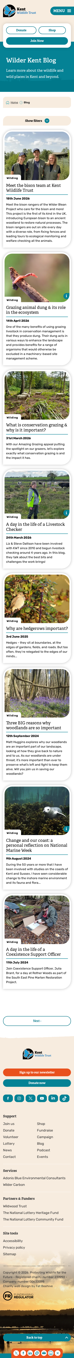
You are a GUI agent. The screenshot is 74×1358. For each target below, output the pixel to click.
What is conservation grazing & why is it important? (36, 427)
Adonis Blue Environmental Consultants (34, 1178)
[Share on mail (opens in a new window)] (44, 1353)
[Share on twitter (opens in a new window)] (16, 1353)
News (7, 1150)
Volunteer (10, 1137)
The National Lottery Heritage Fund (31, 1213)
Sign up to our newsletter (37, 1072)
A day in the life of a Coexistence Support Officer (33, 952)
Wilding (12, 178)
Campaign (45, 1137)
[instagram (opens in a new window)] (19, 1098)
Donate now (37, 1083)
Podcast (43, 1150)
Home (14, 102)
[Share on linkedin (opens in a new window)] (30, 1353)
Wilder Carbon (14, 1185)
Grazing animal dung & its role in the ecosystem (36, 310)
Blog (40, 1144)
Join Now (37, 41)
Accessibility (13, 1241)
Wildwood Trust (15, 1206)
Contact (9, 1157)
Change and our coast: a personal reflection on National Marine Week (36, 845)
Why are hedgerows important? (37, 628)
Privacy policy (14, 1247)
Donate (21, 30)
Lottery (9, 1144)
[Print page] (51, 1353)
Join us (8, 1124)
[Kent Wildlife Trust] (15, 17)
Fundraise (45, 1130)
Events (42, 1157)
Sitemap (9, 1254)
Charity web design (17, 1286)
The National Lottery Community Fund (33, 1219)
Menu (59, 10)
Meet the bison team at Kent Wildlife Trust (33, 188)
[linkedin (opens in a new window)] (53, 1098)
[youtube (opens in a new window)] (42, 1098)
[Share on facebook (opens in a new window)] (23, 1353)
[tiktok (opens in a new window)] (64, 1098)
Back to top (34, 1338)
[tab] (14, 102)
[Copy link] (37, 1353)
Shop (52, 30)
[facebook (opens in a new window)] (8, 1098)
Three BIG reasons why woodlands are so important (33, 725)
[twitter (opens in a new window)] (30, 1098)
